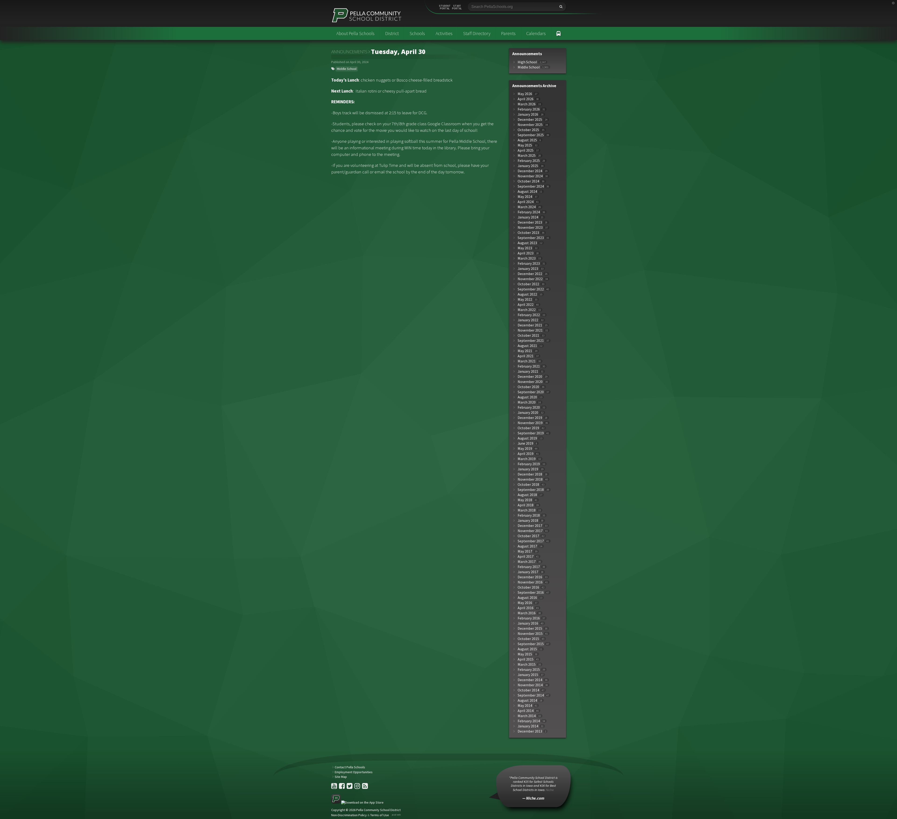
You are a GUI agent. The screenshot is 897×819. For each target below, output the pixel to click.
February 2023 (529, 263)
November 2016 (530, 582)
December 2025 (530, 119)
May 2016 (525, 603)
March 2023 (527, 258)
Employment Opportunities (354, 772)
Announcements (349, 51)
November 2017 (530, 531)
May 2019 (525, 448)
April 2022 (526, 304)
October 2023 (528, 232)
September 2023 (531, 238)
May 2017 (525, 551)
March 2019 (527, 459)
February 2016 (529, 618)
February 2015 (529, 669)
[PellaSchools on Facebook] (342, 787)
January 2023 (528, 268)
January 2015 (528, 674)
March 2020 (527, 402)
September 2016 (531, 592)
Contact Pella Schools (350, 767)
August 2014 (527, 700)
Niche (550, 790)
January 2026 (528, 114)
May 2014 (525, 705)
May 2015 (525, 654)
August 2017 (527, 546)
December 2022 (530, 274)
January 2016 (528, 623)
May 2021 (525, 351)
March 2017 (527, 561)
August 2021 (527, 345)
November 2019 (530, 423)
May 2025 (525, 145)
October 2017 (528, 536)
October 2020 (528, 387)
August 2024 (527, 191)
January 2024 (528, 217)
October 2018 (528, 484)
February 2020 (529, 407)
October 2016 (528, 587)
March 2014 (527, 716)
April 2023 (526, 253)
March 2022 (527, 310)
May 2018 (525, 500)
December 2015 (530, 628)
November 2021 (530, 330)
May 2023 (525, 248)
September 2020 (531, 392)
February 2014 (529, 721)
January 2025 (528, 166)
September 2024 (531, 186)
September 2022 (531, 289)
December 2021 (530, 325)
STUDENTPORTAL (445, 7)
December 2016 (530, 577)
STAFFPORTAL (457, 7)
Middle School (346, 69)
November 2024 (530, 176)
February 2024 (529, 212)
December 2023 (530, 222)
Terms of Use (379, 815)
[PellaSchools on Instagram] (357, 787)
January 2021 (528, 371)
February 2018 (529, 515)
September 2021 (531, 340)
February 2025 (529, 160)
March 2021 (527, 361)
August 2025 (527, 140)
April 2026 (526, 99)
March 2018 (527, 510)
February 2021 (529, 366)
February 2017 (529, 567)
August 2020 (527, 397)
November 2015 (530, 633)
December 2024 (530, 171)
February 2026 (529, 109)
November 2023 (530, 227)
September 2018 (531, 489)
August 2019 (527, 438)
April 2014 (526, 710)
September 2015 (531, 644)
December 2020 (530, 376)
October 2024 (528, 181)
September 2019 (531, 433)
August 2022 (527, 294)
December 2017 (530, 525)
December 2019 (530, 417)
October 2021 (528, 335)
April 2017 (526, 556)
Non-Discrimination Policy (349, 815)
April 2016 (526, 608)
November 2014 (530, 685)
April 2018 (526, 505)
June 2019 (525, 443)
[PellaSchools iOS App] (357, 802)
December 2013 (530, 731)
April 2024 (526, 202)
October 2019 (528, 428)
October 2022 (528, 284)
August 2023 (527, 243)
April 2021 (526, 356)
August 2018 (527, 495)
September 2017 (531, 541)
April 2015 (526, 659)
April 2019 (526, 453)
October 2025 (528, 130)
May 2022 (525, 299)
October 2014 (528, 690)
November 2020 (530, 381)
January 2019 (528, 469)
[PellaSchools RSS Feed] (365, 787)
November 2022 (530, 279)
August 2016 (527, 597)
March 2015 (527, 664)
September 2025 (531, 135)
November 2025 (530, 124)
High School (527, 62)
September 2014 (531, 695)
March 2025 (527, 155)
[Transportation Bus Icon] (558, 33)
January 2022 (528, 320)
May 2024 (525, 196)
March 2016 (527, 613)
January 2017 (528, 572)
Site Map (341, 777)
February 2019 (529, 464)
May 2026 (525, 94)
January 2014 (528, 726)
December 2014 (530, 680)
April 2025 (526, 150)
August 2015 (527, 649)
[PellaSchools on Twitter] (350, 787)
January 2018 (528, 520)
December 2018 (530, 474)
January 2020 (528, 412)
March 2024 (527, 207)
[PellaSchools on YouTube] (334, 787)
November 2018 (530, 479)
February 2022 (529, 315)
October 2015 (528, 639)
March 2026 (527, 104)
